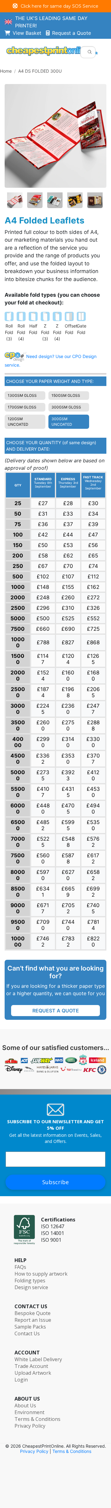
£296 (43, 608)
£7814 (93, 925)
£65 (93, 556)
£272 (93, 597)
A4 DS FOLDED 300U (40, 71)
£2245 (42, 709)
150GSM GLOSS (65, 395)
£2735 (42, 775)
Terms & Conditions (37, 1419)
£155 (68, 587)
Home (6, 71)
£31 (42, 514)
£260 (68, 597)
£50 (43, 545)
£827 (68, 642)
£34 (93, 514)
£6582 (93, 875)
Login (21, 1379)
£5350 (93, 825)
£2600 (43, 725)
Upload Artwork (32, 1372)
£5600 (43, 858)
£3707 (93, 759)
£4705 (68, 808)
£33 (68, 514)
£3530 (68, 759)
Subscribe (55, 1182)
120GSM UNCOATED (18, 421)
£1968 (68, 692)
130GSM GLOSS (22, 395)
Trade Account (31, 1366)
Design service (31, 1287)
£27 (43, 503)
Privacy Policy (29, 1425)
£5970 (42, 875)
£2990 (43, 742)
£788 (43, 642)
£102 (43, 576)
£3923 (68, 775)
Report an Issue (32, 1320)
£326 (93, 608)
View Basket (29, 33)
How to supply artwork (41, 1273)
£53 (68, 545)
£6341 (43, 892)
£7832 (68, 941)
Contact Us (27, 1333)
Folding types (29, 1280)
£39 (93, 524)
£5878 (68, 858)
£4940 (93, 808)
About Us (25, 1405)
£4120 (93, 775)
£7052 (68, 908)
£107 (68, 576)
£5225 (43, 842)
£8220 (93, 941)
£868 (93, 642)
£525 (68, 618)
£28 (68, 503)
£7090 (43, 925)
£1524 (43, 676)
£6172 (93, 858)
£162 (93, 587)
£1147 (43, 659)
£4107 (43, 792)
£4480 (43, 808)
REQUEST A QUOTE (55, 1010)
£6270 (68, 875)
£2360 (68, 709)
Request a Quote (71, 33)
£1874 (43, 692)
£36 (43, 524)
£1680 (93, 676)
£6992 (93, 892)
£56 (93, 545)
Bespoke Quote (32, 1313)
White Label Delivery (38, 1359)
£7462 (42, 941)
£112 (93, 576)
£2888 (93, 725)
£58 (43, 556)
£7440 (68, 925)
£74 (93, 566)
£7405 (93, 908)
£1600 (68, 676)
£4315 (68, 792)
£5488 (68, 842)
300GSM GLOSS (66, 407)
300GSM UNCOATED (61, 421)
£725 (93, 629)
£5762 (93, 842)
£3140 (68, 742)
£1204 (68, 659)
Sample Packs (30, 1326)
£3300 (93, 742)
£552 (93, 618)
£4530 (93, 792)
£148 (43, 587)
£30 (93, 503)
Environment (29, 1412)
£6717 (43, 908)
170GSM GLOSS (22, 407)
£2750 (68, 725)
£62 (68, 556)
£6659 (68, 892)
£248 (42, 597)
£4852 (42, 825)
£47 (93, 535)
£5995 (68, 825)
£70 (68, 566)
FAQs (20, 1267)
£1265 (93, 659)
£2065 (93, 692)
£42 (43, 535)
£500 (43, 618)
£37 (68, 524)
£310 (68, 608)
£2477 (93, 709)
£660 (43, 629)
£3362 (43, 759)
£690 (68, 629)
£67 (43, 566)
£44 (68, 535)
